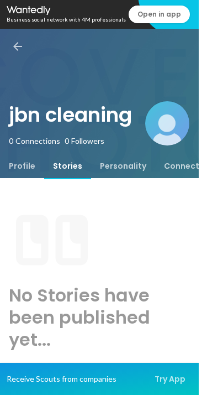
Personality (123, 165)
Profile (22, 165)
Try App (170, 378)
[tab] (22, 166)
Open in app (159, 14)
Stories (67, 165)
